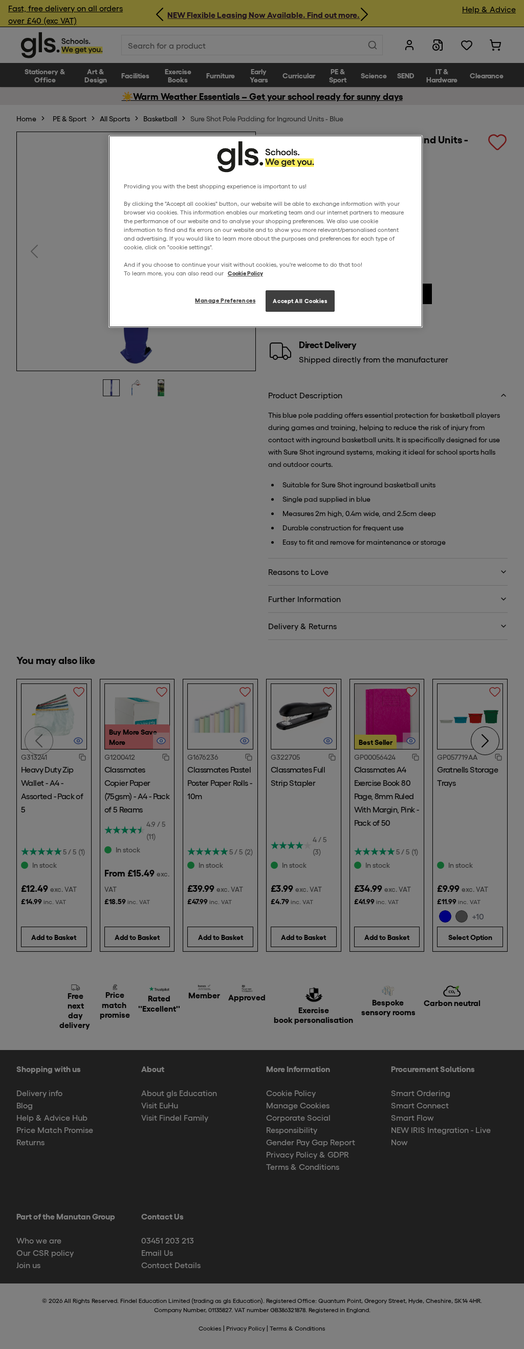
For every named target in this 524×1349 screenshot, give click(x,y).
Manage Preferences (225, 300)
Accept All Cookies (300, 300)
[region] (265, 231)
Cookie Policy (245, 272)
